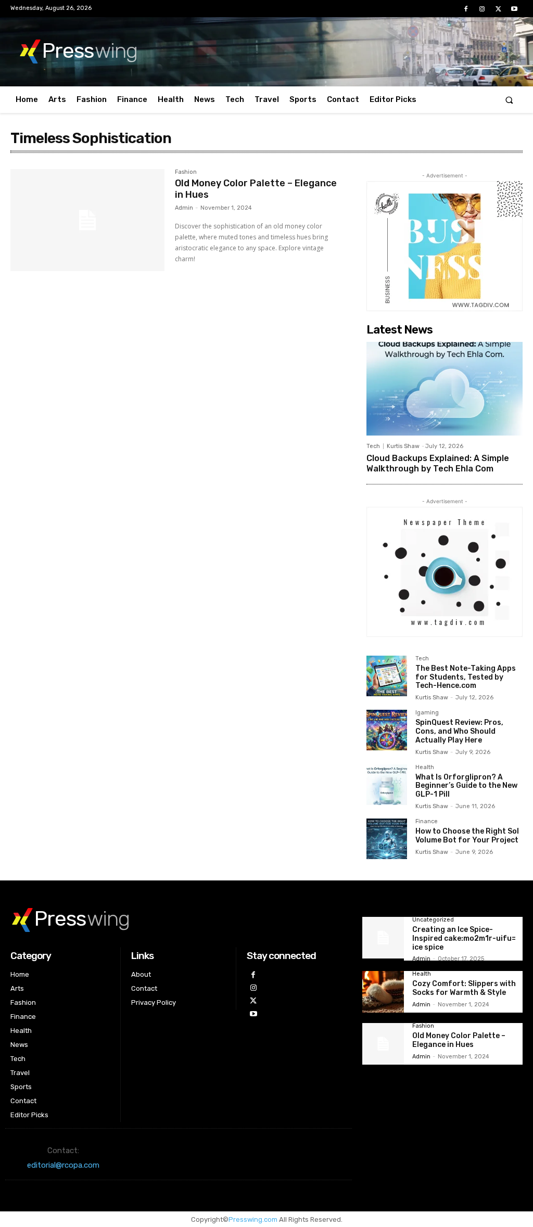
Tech (373, 446)
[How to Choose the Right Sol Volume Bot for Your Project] (386, 839)
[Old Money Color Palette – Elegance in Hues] (87, 220)
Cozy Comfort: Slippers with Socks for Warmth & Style (464, 988)
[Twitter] (498, 9)
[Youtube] (514, 9)
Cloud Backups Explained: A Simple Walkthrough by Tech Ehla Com (437, 463)
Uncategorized (433, 920)
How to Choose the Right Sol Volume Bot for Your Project (467, 836)
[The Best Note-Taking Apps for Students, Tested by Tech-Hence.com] (386, 676)
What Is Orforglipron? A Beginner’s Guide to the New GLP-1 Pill (466, 786)
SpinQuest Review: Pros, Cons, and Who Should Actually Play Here (459, 731)
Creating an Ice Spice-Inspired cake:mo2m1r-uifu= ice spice (464, 938)
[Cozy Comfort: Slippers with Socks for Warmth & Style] (383, 992)
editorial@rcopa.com (63, 1165)
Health (424, 767)
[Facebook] (466, 9)
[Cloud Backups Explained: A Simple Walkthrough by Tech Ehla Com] (444, 389)
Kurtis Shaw (403, 446)
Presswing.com (253, 1219)
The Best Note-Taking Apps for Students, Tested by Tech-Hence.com (465, 677)
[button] (509, 99)
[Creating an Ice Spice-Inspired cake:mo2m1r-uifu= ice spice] (383, 937)
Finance (426, 822)
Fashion (186, 172)
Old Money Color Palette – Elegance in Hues (256, 188)
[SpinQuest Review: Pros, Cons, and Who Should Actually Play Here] (386, 730)
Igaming (427, 713)
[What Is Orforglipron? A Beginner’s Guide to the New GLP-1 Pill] (386, 784)
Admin (184, 207)
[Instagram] (482, 9)
